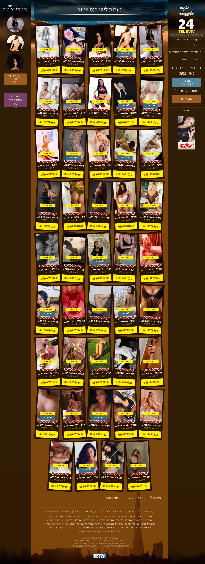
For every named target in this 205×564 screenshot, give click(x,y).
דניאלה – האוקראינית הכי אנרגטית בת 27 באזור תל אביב (99, 113)
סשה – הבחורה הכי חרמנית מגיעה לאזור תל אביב (150, 321)
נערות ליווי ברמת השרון (88, 528)
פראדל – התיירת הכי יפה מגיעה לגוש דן (48, 269)
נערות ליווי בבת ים (72, 516)
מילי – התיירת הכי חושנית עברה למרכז (48, 373)
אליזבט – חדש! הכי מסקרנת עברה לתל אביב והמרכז (152, 373)
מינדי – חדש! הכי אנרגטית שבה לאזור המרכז (47, 425)
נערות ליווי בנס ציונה (54, 520)
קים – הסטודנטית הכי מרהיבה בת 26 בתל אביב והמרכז (74, 113)
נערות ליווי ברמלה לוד (126, 528)
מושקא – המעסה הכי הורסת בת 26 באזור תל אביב (47, 113)
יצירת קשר (186, 110)
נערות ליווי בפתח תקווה (113, 524)
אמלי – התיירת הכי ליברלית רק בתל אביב (112, 477)
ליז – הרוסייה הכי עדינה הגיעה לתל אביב (150, 217)
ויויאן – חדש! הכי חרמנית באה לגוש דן (99, 425)
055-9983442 (49, 70)
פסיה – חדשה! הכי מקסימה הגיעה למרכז (99, 217)
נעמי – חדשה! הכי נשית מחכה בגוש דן (47, 321)
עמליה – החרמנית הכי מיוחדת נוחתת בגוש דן (139, 477)
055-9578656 (74, 122)
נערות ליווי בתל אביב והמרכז (189, 42)
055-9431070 (72, 70)
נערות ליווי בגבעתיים (55, 516)
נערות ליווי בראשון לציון (53, 524)
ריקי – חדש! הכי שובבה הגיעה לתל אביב (150, 425)
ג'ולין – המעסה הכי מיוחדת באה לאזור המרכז (60, 477)
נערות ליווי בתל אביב (84, 511)
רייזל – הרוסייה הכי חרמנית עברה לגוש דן (73, 165)
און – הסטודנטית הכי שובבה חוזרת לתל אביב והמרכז (100, 165)
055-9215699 (152, 70)
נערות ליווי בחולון (91, 520)
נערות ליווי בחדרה (107, 520)
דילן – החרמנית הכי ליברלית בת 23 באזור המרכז (125, 269)
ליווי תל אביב (103, 511)
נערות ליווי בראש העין (74, 524)
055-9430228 (98, 122)
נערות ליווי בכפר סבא (74, 520)
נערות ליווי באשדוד (107, 516)
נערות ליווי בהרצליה (124, 520)
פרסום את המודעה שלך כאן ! (15, 100)
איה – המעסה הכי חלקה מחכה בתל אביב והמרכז (87, 477)
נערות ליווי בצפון (191, 59)
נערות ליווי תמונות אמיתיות (185, 52)
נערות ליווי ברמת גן (107, 528)
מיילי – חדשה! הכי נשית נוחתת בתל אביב (152, 165)
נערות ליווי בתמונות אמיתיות (15, 79)
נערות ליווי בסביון (132, 524)
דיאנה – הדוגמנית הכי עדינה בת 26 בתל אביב (150, 113)
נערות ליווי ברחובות (144, 528)
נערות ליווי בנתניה (147, 524)
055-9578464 (124, 70)
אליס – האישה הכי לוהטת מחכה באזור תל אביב (73, 61)
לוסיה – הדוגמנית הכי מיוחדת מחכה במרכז (126, 321)
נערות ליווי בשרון (54, 528)
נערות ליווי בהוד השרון (143, 520)
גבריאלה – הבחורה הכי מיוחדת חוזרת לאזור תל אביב (125, 165)
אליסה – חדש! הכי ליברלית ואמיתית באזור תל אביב (99, 321)
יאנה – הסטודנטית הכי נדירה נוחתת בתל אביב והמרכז (125, 373)
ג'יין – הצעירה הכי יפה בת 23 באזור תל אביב (74, 425)
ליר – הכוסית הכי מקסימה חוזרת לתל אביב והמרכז (74, 217)
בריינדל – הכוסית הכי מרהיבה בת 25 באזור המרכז (74, 321)
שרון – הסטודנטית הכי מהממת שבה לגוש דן (100, 269)
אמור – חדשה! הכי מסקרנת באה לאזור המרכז (126, 425)
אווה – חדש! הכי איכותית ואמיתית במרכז (100, 61)
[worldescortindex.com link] (186, 133)
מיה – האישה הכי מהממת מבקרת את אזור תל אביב (73, 269)
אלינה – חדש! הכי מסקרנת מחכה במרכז (73, 373)
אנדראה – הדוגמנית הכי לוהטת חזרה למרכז (152, 61)
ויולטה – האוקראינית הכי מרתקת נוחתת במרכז (48, 165)
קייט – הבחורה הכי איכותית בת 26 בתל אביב (100, 373)
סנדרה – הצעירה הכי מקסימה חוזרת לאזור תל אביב (152, 269)
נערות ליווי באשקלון (89, 516)
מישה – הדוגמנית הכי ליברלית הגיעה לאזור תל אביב (126, 113)
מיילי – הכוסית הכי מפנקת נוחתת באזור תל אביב (126, 217)
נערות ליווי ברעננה (69, 528)
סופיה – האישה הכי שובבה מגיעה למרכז (47, 217)
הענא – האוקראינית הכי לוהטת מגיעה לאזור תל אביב (125, 61)
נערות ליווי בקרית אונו (93, 524)
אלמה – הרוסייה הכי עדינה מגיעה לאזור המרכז (48, 61)
